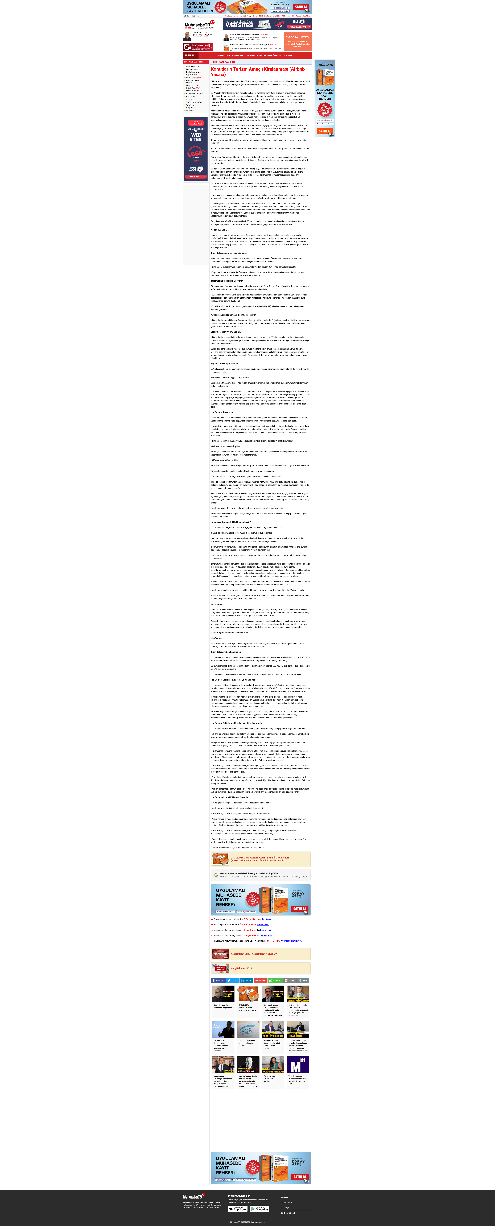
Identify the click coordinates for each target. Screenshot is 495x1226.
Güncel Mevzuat (192, 85)
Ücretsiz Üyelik (286, 1202)
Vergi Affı (189, 108)
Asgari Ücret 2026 (240, 16)
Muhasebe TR (235, 1222)
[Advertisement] (196, 225)
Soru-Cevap (190, 99)
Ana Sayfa (228, 16)
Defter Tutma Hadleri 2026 (271, 16)
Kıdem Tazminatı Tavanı (194, 94)
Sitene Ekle (290, 16)
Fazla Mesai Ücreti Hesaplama (193, 81)
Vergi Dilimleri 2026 (254, 16)
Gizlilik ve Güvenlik (288, 1213)
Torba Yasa (190, 105)
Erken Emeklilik (193, 78)
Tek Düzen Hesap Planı (194, 102)
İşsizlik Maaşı (193, 88)
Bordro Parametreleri (193, 72)
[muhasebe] (200, 29)
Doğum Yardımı (191, 75)
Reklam (298, 16)
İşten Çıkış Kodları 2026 (194, 91)
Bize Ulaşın (307, 16)
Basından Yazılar (192, 69)
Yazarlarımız (190, 111)
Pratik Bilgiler (191, 96)
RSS (283, 16)
